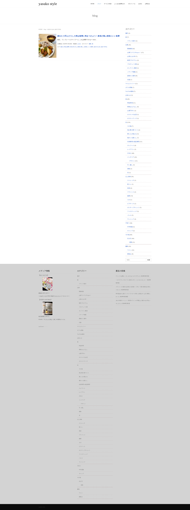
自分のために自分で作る (100, 46)
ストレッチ (130, 180)
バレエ (129, 215)
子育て (127, 223)
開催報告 (130, 48)
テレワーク (130, 145)
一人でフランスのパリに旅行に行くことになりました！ (131, 280)
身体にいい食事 (88, 46)
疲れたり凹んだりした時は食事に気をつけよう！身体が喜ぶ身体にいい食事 (88, 36)
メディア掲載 (131, 72)
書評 (126, 33)
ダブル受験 (128, 87)
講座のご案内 (131, 75)
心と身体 (128, 176)
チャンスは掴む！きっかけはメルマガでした (128, 276)
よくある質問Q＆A (119, 3)
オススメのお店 (132, 114)
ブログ (99, 3)
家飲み (129, 254)
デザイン (132, 161)
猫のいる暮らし (132, 137)
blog (45, 29)
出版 (128, 79)
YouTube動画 (129, 91)
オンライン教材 (132, 68)
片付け (129, 153)
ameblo (140, 3)
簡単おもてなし (132, 106)
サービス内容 (107, 3)
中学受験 (130, 227)
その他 (129, 126)
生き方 (129, 238)
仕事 (126, 45)
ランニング (130, 219)
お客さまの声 (131, 56)
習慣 (130, 242)
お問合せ (147, 3)
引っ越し (130, 165)
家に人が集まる (132, 134)
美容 (128, 188)
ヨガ (128, 199)
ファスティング (132, 211)
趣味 (126, 246)
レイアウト (130, 149)
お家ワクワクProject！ (134, 52)
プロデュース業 (132, 64)
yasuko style (48, 4)
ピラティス (130, 203)
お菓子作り (130, 110)
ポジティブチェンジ (133, 207)
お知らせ (128, 95)
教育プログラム (132, 60)
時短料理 (130, 103)
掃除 (128, 168)
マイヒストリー (130, 83)
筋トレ (129, 184)
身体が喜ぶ (80, 46)
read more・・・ (43, 326)
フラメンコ (130, 192)
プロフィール (131, 3)
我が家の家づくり (132, 130)
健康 (90, 44)
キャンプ (130, 230)
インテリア (130, 157)
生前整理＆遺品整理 (133, 141)
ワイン (129, 250)
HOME (92, 3)
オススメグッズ (132, 118)
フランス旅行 (131, 41)
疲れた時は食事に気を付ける (69, 46)
